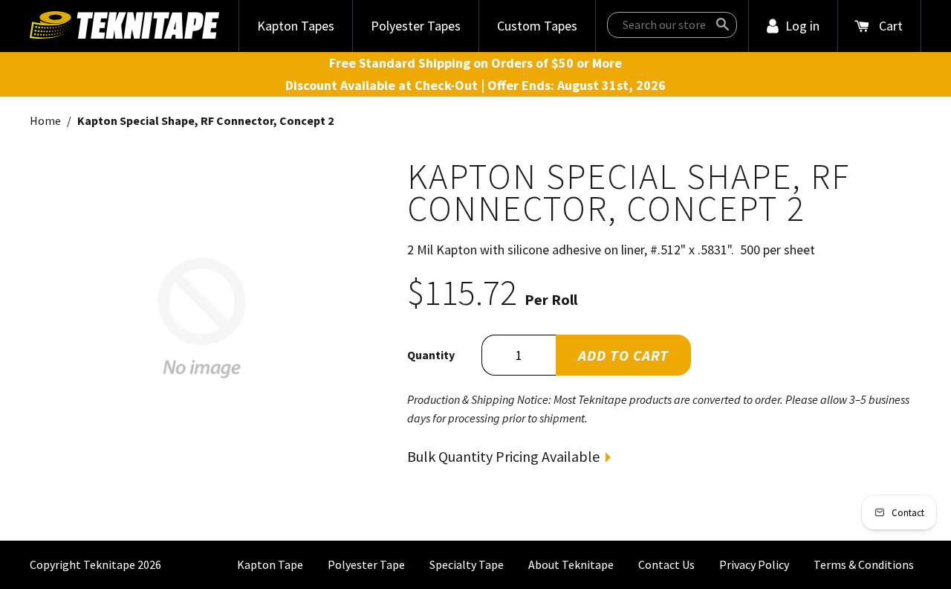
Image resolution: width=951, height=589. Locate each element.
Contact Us (666, 564)
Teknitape (109, 564)
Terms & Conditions (864, 564)
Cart (891, 25)
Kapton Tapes (295, 25)
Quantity (431, 354)
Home (45, 120)
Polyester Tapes (416, 25)
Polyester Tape (366, 564)
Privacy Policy (754, 564)
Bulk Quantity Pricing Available (503, 456)
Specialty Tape (466, 564)
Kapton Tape (270, 564)
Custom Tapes (537, 25)
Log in (802, 25)
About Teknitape (571, 564)
